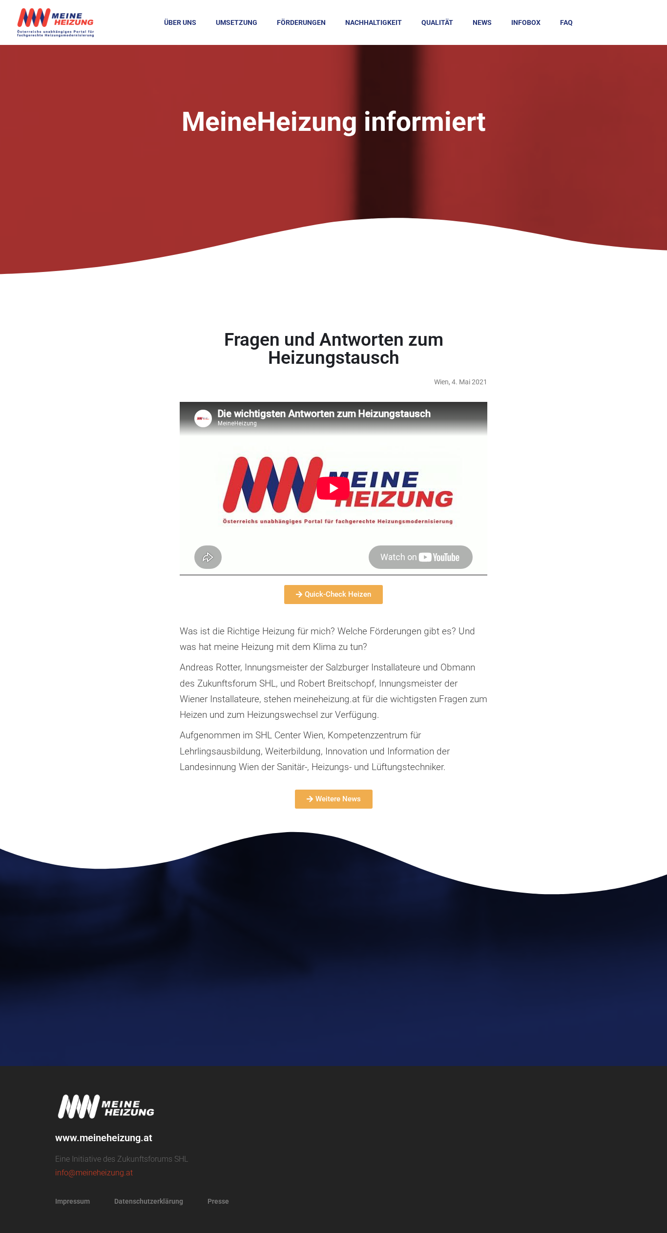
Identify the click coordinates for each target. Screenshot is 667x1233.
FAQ (566, 22)
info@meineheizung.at (94, 1172)
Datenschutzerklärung (148, 1201)
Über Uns (180, 22)
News (482, 22)
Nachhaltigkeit (373, 22)
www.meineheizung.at (103, 1138)
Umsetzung (236, 22)
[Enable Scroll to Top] (647, 1213)
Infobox (526, 22)
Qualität (437, 22)
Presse (218, 1201)
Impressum (72, 1201)
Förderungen (301, 22)
